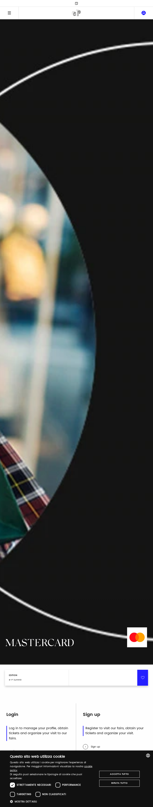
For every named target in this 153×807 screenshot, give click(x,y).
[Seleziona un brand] (76, 13)
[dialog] (76, 779)
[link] (143, 13)
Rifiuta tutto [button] (119, 783)
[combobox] (148, 755)
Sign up (95, 747)
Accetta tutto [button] (119, 774)
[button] (52, 801)
